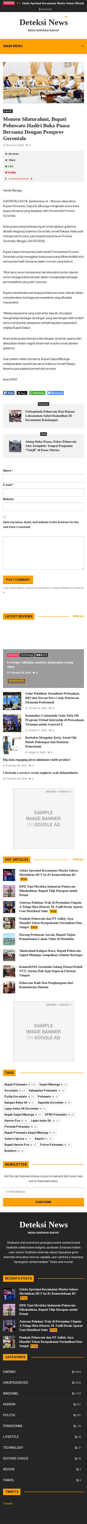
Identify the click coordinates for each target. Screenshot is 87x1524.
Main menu (13, 46)
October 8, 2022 (37, 708)
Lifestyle (11, 1437)
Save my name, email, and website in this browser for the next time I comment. (41, 525)
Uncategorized (15, 1383)
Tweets (8, 1503)
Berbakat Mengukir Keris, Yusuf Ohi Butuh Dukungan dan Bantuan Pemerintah (50, 742)
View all (78, 616)
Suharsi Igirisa (17, 1138)
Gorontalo (14, 1090)
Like (10, 166)
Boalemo (13, 1150)
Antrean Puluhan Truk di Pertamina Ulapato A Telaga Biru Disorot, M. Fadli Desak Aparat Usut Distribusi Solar (51, 907)
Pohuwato (48, 1096)
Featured (13, 655)
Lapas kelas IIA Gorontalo (25, 1108)
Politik (9, 1415)
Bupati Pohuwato (19, 1084)
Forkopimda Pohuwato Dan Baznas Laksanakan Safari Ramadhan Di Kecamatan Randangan (50, 416)
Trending (9, 3)
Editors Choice (15, 1458)
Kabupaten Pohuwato (46, 1090)
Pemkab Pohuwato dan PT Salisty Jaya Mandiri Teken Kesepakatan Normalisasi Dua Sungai (50, 923)
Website (8, 499)
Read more (16, 681)
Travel (8, 1480)
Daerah (8, 111)
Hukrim (9, 1404)
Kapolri (43, 1138)
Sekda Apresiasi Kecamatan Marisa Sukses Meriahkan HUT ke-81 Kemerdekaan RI (48, 875)
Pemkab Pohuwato (20, 1126)
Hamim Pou (15, 1120)
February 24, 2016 (16, 765)
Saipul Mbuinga (53, 1084)
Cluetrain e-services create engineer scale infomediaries (40, 772)
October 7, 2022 (37, 730)
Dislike (12, 172)
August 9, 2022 (37, 752)
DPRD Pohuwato (59, 1114)
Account (47, 9)
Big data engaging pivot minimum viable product (36, 759)
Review (9, 1469)
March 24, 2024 (15, 145)
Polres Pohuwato (55, 1144)
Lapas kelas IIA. (45, 1120)
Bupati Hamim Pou (20, 1144)
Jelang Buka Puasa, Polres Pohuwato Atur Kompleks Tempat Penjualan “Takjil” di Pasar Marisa (50, 446)
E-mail (8, 484)
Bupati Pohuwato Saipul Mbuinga (29, 1132)
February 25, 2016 (20, 672)
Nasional (11, 1393)
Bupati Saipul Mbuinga (22, 1114)
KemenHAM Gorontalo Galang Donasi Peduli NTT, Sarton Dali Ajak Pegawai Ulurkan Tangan (50, 971)
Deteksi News (43, 22)
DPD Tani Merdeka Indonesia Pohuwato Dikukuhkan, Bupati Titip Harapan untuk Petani (48, 891)
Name (8, 470)
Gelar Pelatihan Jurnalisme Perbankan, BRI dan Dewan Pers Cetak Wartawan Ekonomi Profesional (52, 698)
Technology (26, 655)
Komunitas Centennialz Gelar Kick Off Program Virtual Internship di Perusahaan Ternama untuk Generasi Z (54, 720)
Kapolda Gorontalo (54, 1102)
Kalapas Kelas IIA (19, 1102)
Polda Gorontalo (19, 1096)
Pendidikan (12, 1426)
